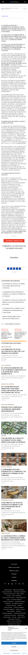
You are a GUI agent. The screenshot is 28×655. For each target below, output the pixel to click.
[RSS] (19, 583)
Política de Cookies (6, 653)
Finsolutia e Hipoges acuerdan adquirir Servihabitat (11, 409)
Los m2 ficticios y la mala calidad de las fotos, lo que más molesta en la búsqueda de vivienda (20, 335)
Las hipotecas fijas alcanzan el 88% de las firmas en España (12, 351)
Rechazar (14, 646)
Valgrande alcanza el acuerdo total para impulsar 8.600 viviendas (13, 286)
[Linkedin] (14, 268)
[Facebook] (9, 252)
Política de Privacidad (16, 653)
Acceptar (14, 643)
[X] (12, 252)
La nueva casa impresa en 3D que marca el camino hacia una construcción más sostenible (6, 335)
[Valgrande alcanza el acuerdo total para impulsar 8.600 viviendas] (14, 428)
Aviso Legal (24, 653)
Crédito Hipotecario (6, 346)
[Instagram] (11, 268)
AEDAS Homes (9, 324)
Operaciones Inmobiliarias (7, 404)
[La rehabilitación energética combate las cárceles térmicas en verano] (14, 459)
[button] (26, 628)
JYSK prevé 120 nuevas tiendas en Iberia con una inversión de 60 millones (14, 302)
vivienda (17, 324)
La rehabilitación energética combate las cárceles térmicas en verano (13, 294)
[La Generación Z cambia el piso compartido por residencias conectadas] (14, 525)
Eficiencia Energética (6, 466)
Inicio (2, 8)
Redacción (5, 16)
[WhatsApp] (18, 252)
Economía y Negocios (9, 8)
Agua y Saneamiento (6, 365)
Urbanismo (3, 435)
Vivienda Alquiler (5, 533)
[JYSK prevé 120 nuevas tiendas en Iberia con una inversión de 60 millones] (14, 492)
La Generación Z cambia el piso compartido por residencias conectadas (13, 310)
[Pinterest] (15, 252)
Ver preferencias (14, 650)
